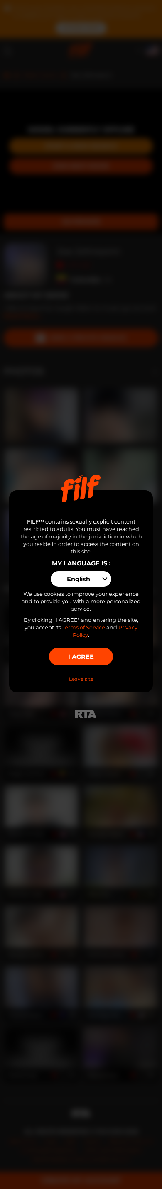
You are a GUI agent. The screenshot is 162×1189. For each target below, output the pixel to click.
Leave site (81, 679)
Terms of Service (83, 627)
